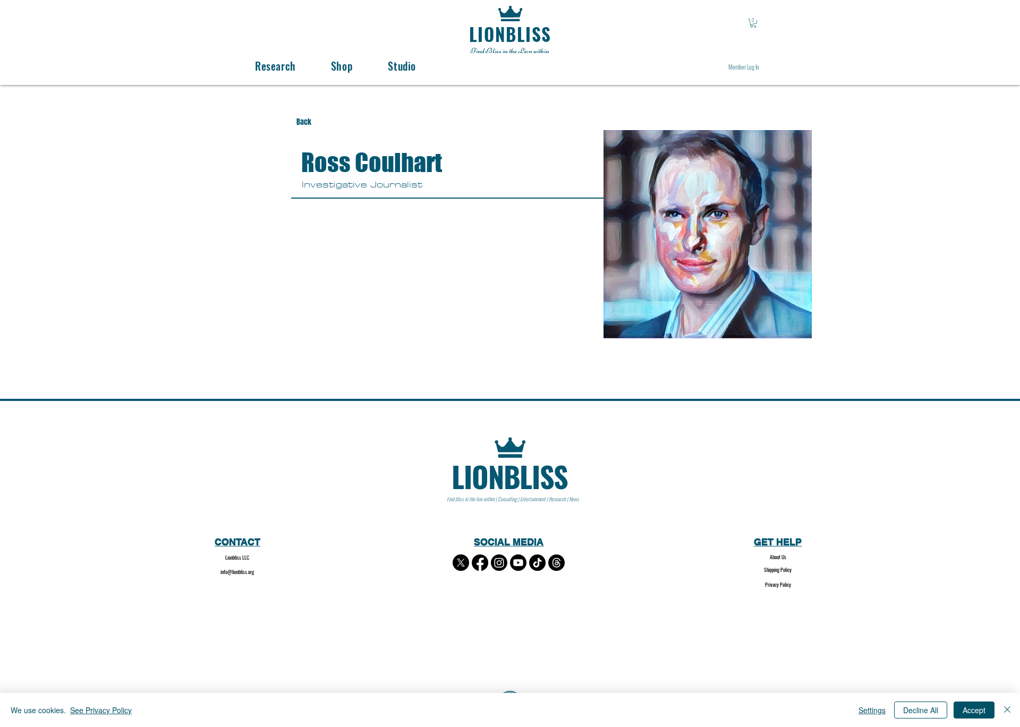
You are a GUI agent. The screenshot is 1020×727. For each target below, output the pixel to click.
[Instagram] (499, 562)
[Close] (1007, 710)
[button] (753, 23)
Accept (974, 710)
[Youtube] (518, 562)
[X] (461, 562)
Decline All (920, 710)
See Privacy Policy (101, 710)
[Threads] (556, 562)
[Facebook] (480, 562)
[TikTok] (537, 562)
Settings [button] (872, 710)
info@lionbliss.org (237, 572)
